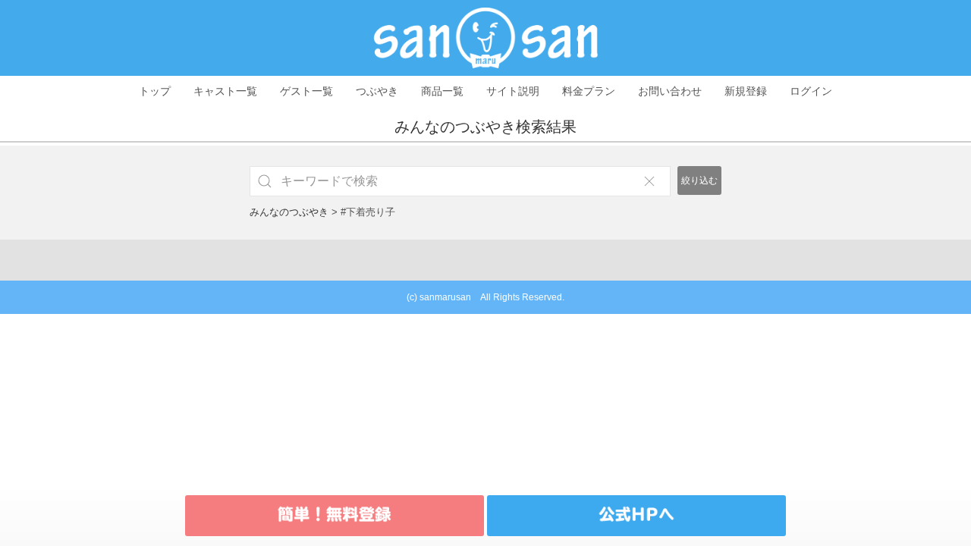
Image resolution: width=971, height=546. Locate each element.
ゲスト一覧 (306, 91)
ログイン (811, 91)
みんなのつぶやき (289, 212)
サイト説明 (512, 91)
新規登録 (745, 91)
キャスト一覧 (225, 91)
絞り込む (699, 180)
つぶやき (377, 91)
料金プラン (588, 91)
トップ (155, 91)
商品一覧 (442, 91)
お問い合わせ (670, 91)
